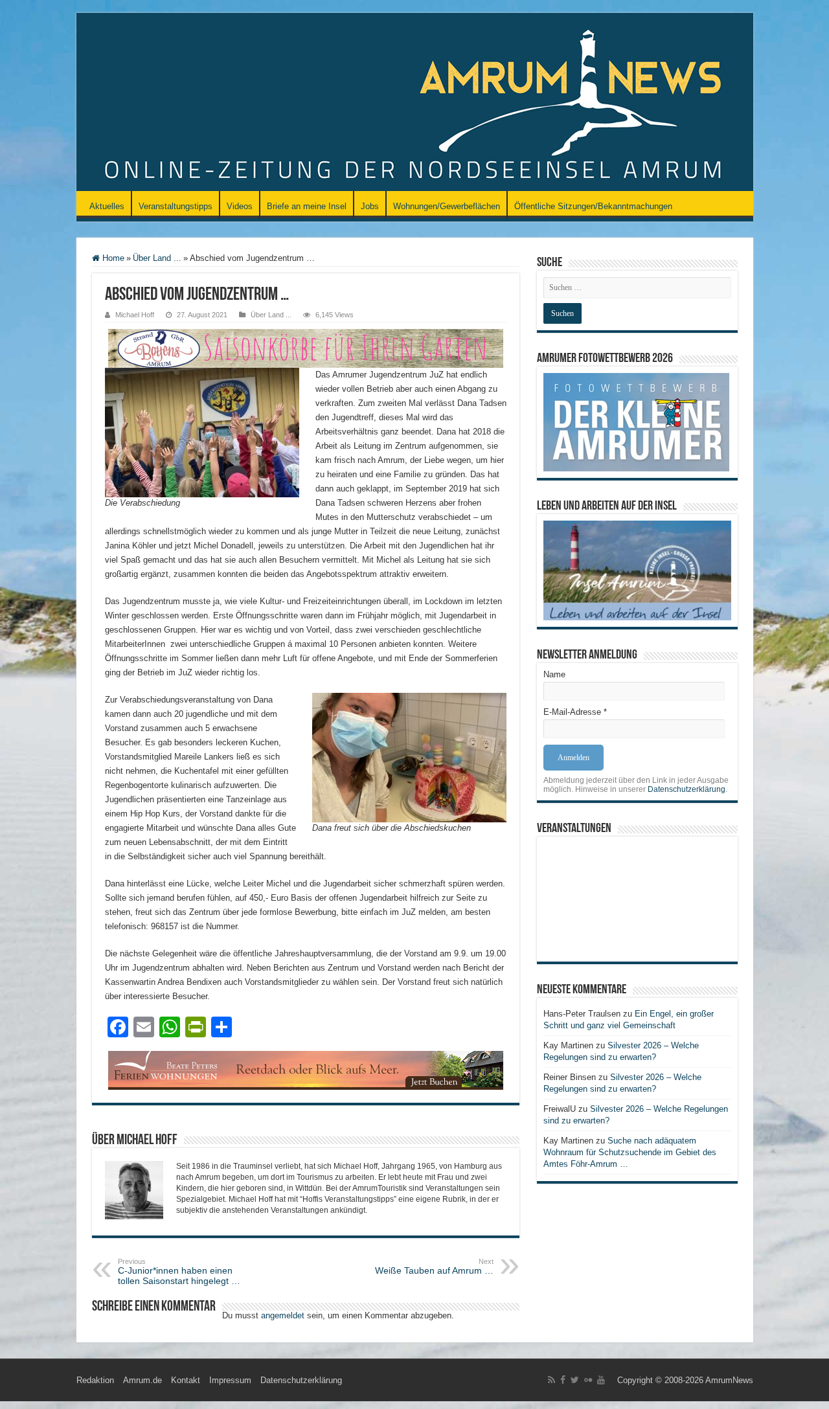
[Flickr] (588, 1380)
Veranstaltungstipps (175, 206)
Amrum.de (142, 1380)
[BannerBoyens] (305, 347)
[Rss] (551, 1380)
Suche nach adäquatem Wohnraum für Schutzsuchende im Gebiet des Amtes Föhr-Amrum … (629, 1152)
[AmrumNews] (414, 103)
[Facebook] (563, 1380)
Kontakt (185, 1380)
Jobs (370, 206)
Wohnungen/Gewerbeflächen (446, 206)
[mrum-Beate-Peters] (305, 1069)
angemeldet (282, 1315)
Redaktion (95, 1380)
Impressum (230, 1380)
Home (112, 258)
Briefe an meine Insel (306, 206)
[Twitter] (574, 1380)
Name (554, 674)
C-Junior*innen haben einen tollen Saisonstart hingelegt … (179, 1271)
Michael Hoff (134, 315)
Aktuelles (106, 206)
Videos (240, 206)
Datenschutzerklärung (686, 789)
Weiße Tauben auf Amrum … (434, 1266)
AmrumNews (729, 1380)
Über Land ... (157, 258)
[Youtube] (601, 1380)
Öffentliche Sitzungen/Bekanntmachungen (593, 206)
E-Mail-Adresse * (575, 712)
